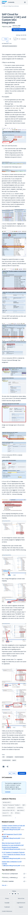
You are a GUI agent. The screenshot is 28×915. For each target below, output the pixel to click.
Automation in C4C (7, 815)
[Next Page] (15, 817)
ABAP (23, 805)
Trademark (7, 907)
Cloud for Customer (19, 757)
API (11, 813)
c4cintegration (10, 757)
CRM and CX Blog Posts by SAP (11, 829)
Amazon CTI (5, 813)
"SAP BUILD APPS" (6, 802)
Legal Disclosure (21, 902)
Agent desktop (20, 810)
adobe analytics (10, 807)
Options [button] (12, 32)
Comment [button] (22, 773)
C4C (3, 757)
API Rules (17, 813)
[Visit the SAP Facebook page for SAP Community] (9, 893)
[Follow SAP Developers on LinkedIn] (18, 893)
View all (4, 885)
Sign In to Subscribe (18, 29)
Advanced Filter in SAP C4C (8, 810)
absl (3, 807)
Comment (7, 791)
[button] (7, 41)
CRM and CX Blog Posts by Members (11, 6)
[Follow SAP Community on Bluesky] (12, 893)
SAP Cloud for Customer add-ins (10, 46)
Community (11, 2)
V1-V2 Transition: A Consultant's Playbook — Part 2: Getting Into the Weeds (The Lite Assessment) (13, 854)
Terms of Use (21, 898)
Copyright (7, 902)
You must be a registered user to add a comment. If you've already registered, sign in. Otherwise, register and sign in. (13, 786)
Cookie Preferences (7, 911)
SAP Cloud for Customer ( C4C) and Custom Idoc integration (14, 18)
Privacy (7, 898)
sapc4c (14, 760)
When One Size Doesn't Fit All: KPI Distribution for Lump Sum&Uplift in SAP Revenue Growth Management (13, 845)
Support (21, 907)
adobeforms (19, 807)
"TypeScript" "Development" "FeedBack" (11, 805)
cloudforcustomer (6, 760)
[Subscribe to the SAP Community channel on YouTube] (15, 893)
